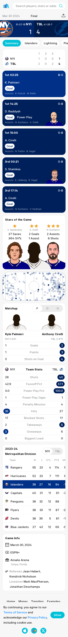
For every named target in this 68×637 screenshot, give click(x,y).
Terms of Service (15, 612)
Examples (53, 601)
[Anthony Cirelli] (51, 322)
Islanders (31, 43)
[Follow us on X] (43, 630)
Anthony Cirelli (52, 334)
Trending (37, 601)
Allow (57, 615)
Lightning (50, 43)
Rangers (16, 467)
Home (11, 601)
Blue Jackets (20, 527)
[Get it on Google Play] (34, 631)
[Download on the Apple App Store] (25, 631)
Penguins (17, 501)
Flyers (15, 510)
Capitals (16, 493)
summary (11, 43)
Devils (15, 518)
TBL (13, 64)
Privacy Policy (37, 617)
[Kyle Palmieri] (16, 322)
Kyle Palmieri (14, 334)
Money (23, 601)
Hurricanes (18, 476)
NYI (12, 58)
